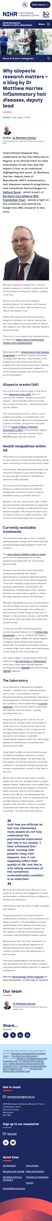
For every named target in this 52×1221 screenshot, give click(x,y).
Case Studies (32, 1165)
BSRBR (7, 671)
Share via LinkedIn (20, 1035)
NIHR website (38, 5)
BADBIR (25, 667)
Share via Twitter (13, 1035)
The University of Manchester (30, 661)
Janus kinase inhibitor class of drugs (26, 554)
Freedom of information (37, 1177)
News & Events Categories (18, 58)
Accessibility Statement (14, 1188)
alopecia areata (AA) (20, 394)
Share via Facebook (6, 1035)
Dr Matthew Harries (24, 137)
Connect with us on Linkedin (6, 1142)
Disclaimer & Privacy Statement (12, 1178)
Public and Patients (35, 1171)
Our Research (9, 1165)
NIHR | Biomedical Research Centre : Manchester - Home (21, 14)
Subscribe (17, 1135)
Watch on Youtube (13, 1142)
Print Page (27, 1035)
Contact (30, 1182)
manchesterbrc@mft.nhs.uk (26, 1098)
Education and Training (13, 1171)
